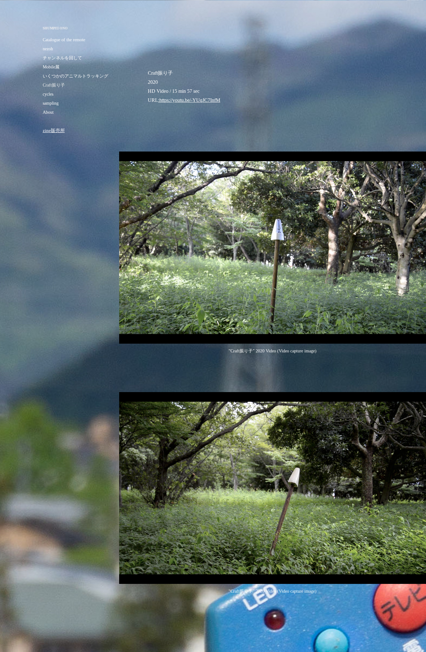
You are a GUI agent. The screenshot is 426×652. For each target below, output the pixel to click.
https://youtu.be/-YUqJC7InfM (189, 100)
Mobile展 (51, 67)
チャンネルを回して (62, 58)
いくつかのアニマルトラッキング (75, 76)
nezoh (48, 49)
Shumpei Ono (55, 28)
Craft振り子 (54, 85)
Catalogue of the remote (64, 39)
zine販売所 (54, 130)
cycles (48, 94)
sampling (51, 103)
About (48, 112)
